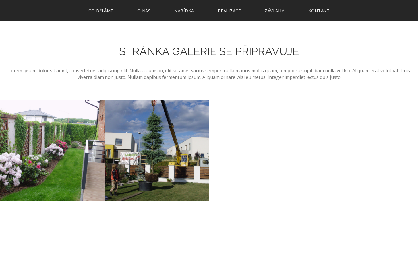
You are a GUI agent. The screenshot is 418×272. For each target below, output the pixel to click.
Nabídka (184, 10)
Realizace (229, 10)
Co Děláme (100, 10)
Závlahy (274, 10)
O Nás (144, 10)
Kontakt (319, 10)
